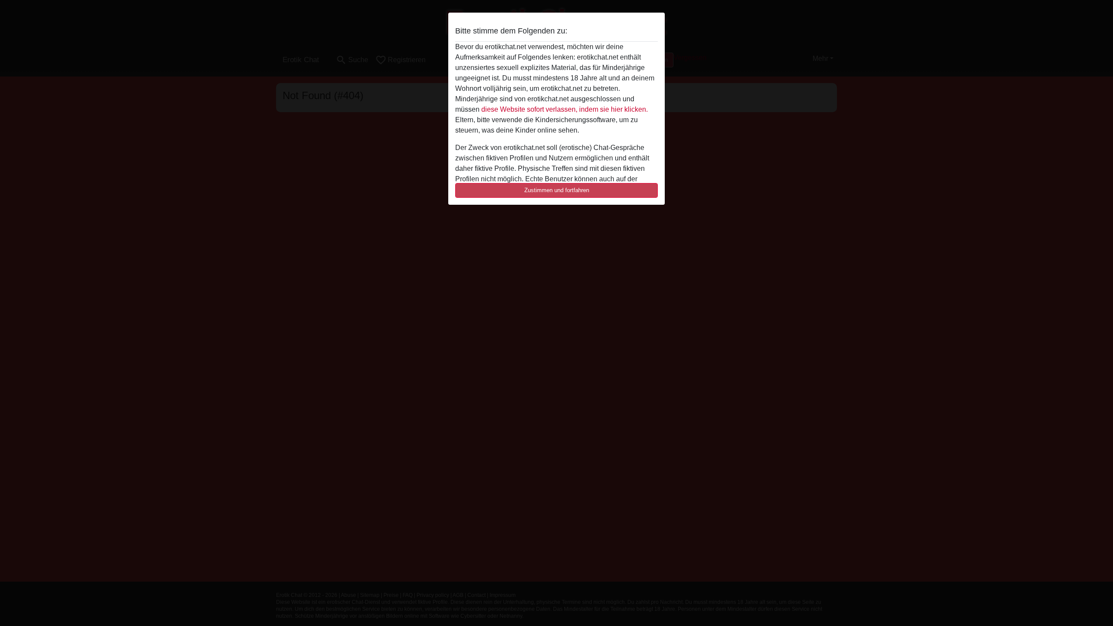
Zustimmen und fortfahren (556, 190)
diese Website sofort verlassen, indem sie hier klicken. (564, 109)
